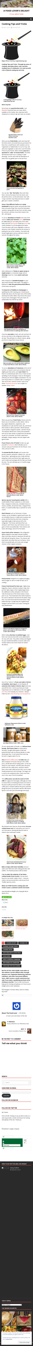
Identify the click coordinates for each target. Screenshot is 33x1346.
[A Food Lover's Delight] (16, 6)
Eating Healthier (14, 1168)
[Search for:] (16, 1082)
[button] (31, 19)
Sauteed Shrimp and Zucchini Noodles (21, 927)
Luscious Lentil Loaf (7, 938)
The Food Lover (16, 27)
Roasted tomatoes (12, 383)
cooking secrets (11, 943)
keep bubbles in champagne (11, 962)
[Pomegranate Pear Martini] (24, 1318)
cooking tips (23, 943)
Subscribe (6, 1095)
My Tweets (5, 1112)
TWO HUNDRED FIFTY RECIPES (6, 927)
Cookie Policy (8, 1339)
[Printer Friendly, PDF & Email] (7, 897)
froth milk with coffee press (12, 953)
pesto (21, 219)
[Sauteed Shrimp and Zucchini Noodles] (22, 922)
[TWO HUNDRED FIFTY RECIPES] (8, 922)
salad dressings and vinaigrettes (20, 694)
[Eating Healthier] (5, 1295)
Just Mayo (5, 692)
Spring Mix (14, 223)
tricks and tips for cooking (11, 966)
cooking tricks (7, 949)
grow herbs (6, 956)
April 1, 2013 (6, 27)
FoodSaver (11, 445)
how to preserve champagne (11, 959)
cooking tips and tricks (10, 946)
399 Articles (22, 1013)
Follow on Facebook (10, 1100)
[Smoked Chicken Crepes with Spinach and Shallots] (9, 1318)
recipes (12, 385)
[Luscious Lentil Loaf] (8, 934)
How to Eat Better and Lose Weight (14, 1164)
